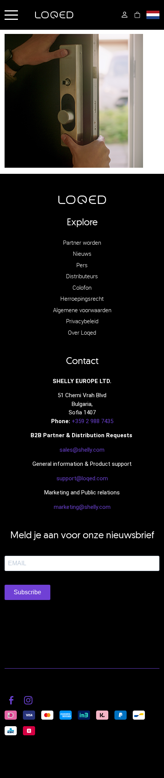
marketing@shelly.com (82, 507)
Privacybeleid (82, 321)
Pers (82, 265)
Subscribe (27, 592)
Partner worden (82, 242)
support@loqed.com (82, 478)
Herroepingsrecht (82, 298)
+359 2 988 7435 (92, 421)
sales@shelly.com (82, 449)
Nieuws (82, 253)
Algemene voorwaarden (82, 310)
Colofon (82, 287)
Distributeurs (82, 276)
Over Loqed (82, 332)
